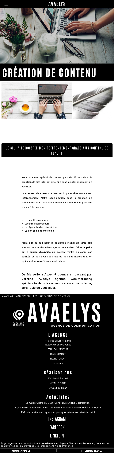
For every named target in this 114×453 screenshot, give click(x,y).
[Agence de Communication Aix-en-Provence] (64, 327)
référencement (79, 181)
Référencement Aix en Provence (55, 446)
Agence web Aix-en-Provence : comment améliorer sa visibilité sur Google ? (58, 407)
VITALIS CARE (58, 383)
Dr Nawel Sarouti (58, 378)
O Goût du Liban (58, 387)
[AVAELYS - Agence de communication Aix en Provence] (57, 4)
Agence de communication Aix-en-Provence (33, 443)
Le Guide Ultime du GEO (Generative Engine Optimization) (58, 402)
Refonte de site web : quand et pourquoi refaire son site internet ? (58, 412)
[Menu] (6, 4)
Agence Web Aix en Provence (77, 443)
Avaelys (7, 296)
